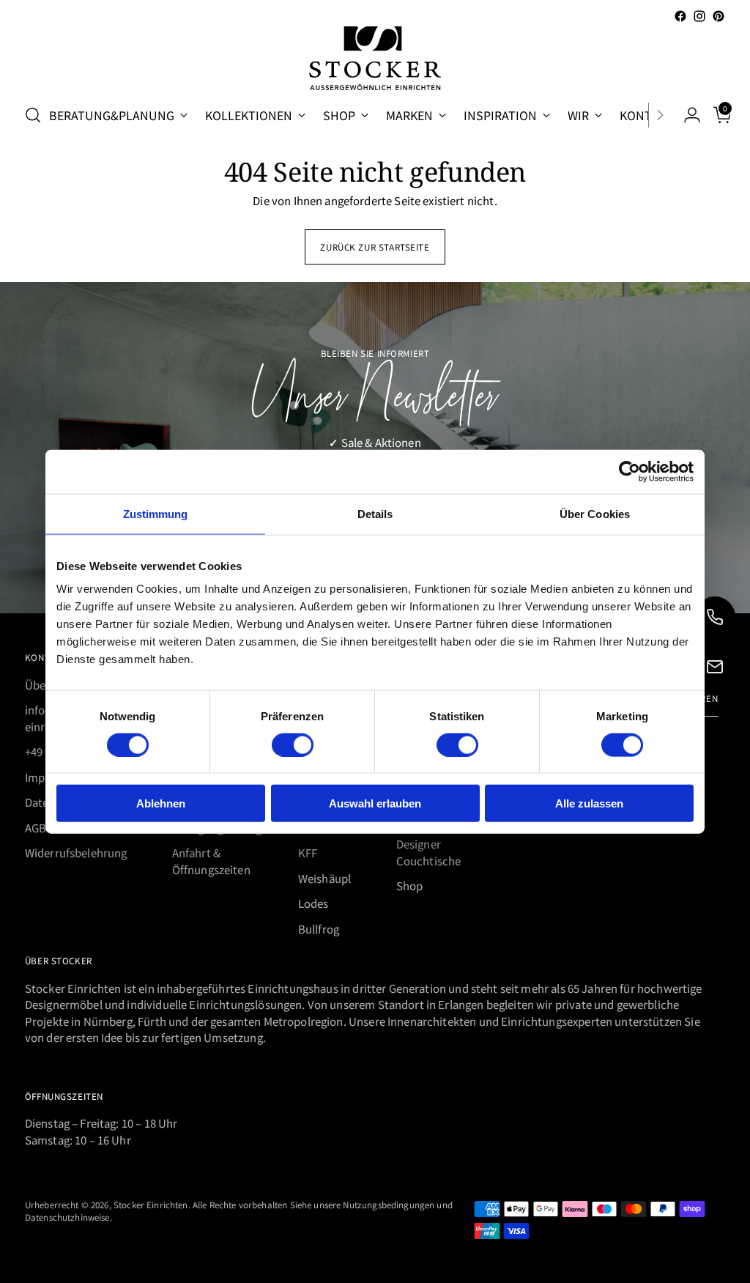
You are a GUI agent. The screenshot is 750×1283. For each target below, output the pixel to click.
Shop (409, 885)
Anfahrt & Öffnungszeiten (211, 861)
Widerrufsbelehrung (76, 852)
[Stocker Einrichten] (375, 58)
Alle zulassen (589, 803)
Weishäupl (324, 878)
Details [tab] (375, 513)
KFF (307, 852)
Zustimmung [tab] (155, 513)
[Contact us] (714, 666)
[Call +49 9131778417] (714, 616)
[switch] (292, 744)
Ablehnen (160, 803)
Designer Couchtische (428, 852)
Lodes (313, 903)
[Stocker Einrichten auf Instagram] (699, 16)
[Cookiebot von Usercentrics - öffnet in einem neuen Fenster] (629, 471)
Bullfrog (318, 928)
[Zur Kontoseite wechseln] (686, 115)
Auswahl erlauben (375, 803)
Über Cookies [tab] (595, 513)
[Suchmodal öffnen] (33, 115)
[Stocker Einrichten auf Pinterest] (718, 16)
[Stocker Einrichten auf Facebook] (680, 16)
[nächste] (660, 115)
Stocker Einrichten (151, 1204)
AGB (35, 827)
